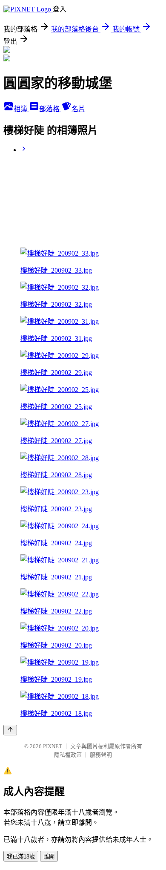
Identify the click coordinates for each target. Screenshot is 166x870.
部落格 (50, 108)
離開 (48, 856)
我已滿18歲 (21, 856)
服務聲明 (101, 755)
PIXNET (52, 746)
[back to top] (10, 730)
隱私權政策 (68, 755)
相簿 (21, 108)
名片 (78, 108)
